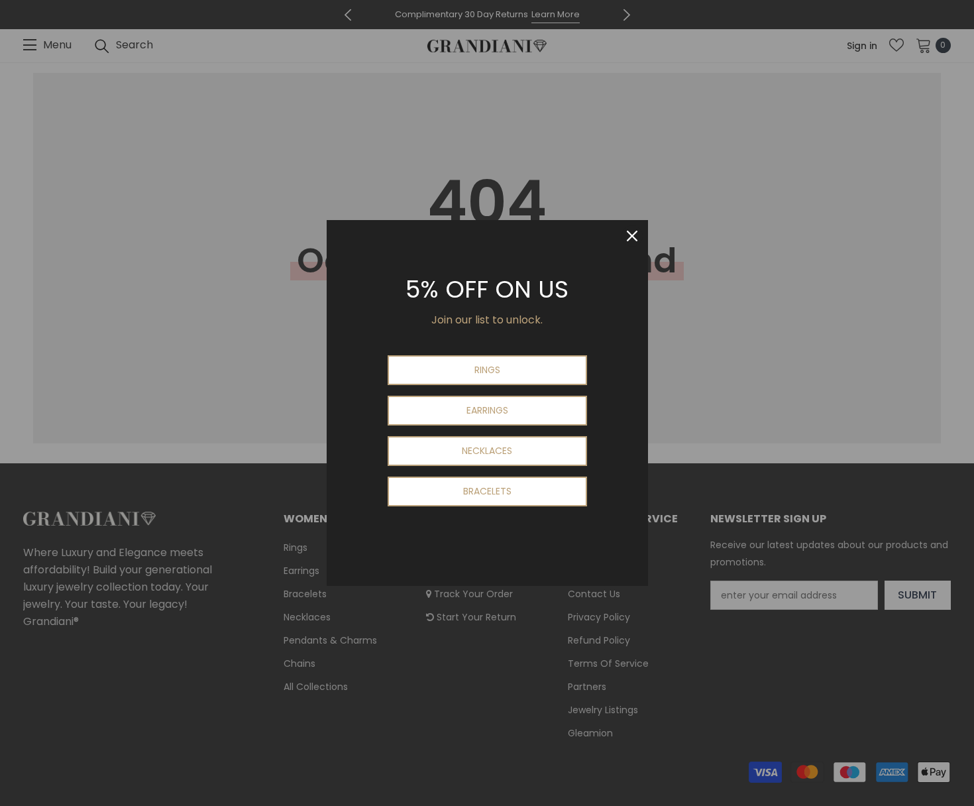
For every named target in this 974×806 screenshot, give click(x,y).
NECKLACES (487, 450)
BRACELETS (487, 491)
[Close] (632, 236)
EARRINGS (487, 410)
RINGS (487, 369)
